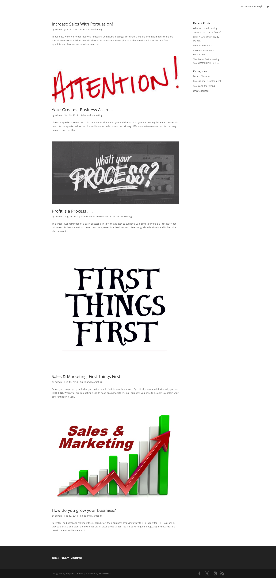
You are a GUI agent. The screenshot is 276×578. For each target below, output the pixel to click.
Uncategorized (201, 90)
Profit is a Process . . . (72, 211)
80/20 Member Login (252, 6)
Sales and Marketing (91, 29)
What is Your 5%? (202, 45)
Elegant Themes (74, 573)
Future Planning (201, 76)
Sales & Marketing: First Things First (86, 376)
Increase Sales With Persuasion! (82, 24)
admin (58, 29)
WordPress (105, 573)
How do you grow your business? (84, 510)
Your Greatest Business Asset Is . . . (85, 110)
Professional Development (95, 216)
